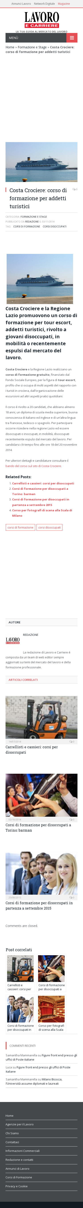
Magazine (64, 4)
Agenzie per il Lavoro (20, 1124)
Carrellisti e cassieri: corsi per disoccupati (43, 483)
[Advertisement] (41, 98)
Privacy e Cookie (17, 1186)
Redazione (32, 221)
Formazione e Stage (32, 47)
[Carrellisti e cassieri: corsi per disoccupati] (41, 719)
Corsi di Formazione (19, 1177)
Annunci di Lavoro (17, 1169)
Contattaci (12, 1142)
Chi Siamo (12, 1133)
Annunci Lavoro (21, 4)
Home (10, 47)
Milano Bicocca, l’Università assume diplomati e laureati (34, 1081)
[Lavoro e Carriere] (41, 19)
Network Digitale (44, 4)
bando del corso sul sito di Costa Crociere (33, 466)
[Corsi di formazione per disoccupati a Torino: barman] (41, 797)
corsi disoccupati (54, 226)
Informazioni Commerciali (23, 1151)
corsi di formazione (26, 226)
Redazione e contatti (19, 1160)
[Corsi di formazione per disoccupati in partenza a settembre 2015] (41, 875)
